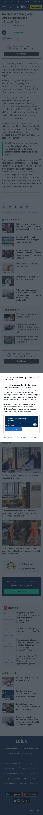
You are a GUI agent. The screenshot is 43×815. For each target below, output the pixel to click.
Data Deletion (8, 437)
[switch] (35, 424)
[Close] (38, 378)
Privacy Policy (34, 437)
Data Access (21, 437)
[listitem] (21, 419)
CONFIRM (13, 429)
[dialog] (21, 407)
